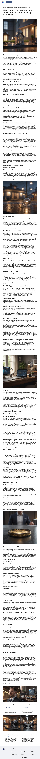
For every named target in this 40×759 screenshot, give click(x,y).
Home (4, 6)
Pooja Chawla (6, 17)
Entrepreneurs (8, 6)
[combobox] (25, 2)
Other (13, 6)
